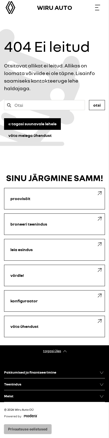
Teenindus (12, 384)
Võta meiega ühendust (30, 135)
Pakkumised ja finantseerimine (30, 372)
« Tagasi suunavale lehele (32, 123)
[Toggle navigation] (98, 7)
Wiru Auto (54, 7)
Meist (8, 396)
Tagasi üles (52, 351)
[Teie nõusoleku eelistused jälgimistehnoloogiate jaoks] (27, 429)
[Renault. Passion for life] (10, 7)
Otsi (97, 105)
